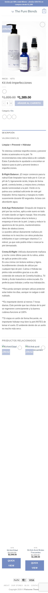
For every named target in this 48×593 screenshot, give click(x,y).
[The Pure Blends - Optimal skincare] (24, 11)
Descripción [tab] (8, 133)
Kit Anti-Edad (12, 550)
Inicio (5, 79)
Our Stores (17, 585)
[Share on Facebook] (9, 117)
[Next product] (4, 91)
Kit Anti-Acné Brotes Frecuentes (35, 551)
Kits (12, 79)
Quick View (11, 563)
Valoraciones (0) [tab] (10, 138)
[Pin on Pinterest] (14, 117)
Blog (27, 585)
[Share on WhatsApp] (4, 117)
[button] (3, 11)
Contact (35, 585)
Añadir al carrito (29, 103)
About (7, 585)
